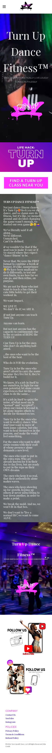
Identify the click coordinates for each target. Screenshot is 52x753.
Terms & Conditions (14, 734)
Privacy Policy (12, 731)
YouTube (9, 718)
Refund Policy (12, 738)
